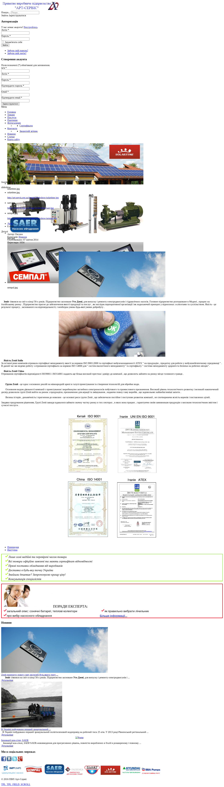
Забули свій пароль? (17, 50)
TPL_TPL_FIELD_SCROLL (15, 784)
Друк (10, 223)
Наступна (12, 550)
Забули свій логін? (16, 53)
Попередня (13, 547)
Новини (23, 237)
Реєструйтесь (30, 27)
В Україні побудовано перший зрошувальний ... (26, 729)
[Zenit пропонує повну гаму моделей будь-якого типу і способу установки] (54, 672)
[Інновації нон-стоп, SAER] (112, 737)
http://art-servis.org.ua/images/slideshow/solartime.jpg (33, 197)
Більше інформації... (113, 615)
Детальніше (7, 680)
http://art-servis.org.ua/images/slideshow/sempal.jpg (32, 218)
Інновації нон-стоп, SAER (14, 740)
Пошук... (5, 12)
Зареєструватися (10, 104)
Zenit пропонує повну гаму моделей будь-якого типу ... (29, 674)
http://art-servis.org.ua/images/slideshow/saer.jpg (30, 208)
